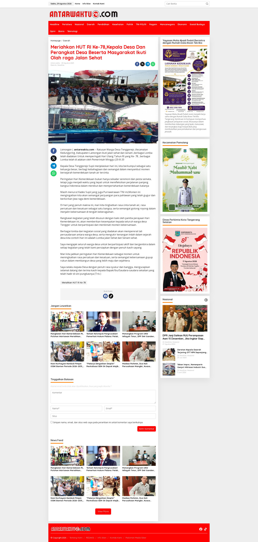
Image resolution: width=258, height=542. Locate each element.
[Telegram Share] (147, 64)
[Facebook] (105, 296)
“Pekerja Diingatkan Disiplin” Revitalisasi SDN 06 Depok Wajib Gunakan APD (102, 365)
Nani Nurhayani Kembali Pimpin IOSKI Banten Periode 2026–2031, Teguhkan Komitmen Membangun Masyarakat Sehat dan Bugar (67, 365)
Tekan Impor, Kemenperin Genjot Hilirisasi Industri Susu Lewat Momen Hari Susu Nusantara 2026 (191, 365)
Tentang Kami (76, 537)
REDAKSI (90, 537)
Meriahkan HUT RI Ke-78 (74, 282)
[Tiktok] (111, 296)
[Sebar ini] (137, 64)
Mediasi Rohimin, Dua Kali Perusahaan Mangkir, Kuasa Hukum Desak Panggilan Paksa (137, 365)
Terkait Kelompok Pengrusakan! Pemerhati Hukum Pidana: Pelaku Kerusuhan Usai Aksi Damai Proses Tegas (102, 335)
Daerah (54, 65)
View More (103, 511)
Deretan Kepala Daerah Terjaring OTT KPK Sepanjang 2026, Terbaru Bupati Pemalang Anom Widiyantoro (191, 351)
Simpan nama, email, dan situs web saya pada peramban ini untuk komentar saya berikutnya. (98, 422)
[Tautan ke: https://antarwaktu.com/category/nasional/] (206, 300)
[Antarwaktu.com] (83, 14)
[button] (207, 3)
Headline (60, 65)
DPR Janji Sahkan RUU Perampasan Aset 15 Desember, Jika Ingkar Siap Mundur (183, 337)
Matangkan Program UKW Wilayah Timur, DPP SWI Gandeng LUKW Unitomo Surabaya (138, 335)
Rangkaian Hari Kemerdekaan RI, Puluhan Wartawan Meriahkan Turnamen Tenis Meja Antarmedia (67, 335)
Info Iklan (102, 537)
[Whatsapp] (153, 64)
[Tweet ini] (142, 64)
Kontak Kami (116, 537)
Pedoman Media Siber (136, 537)
